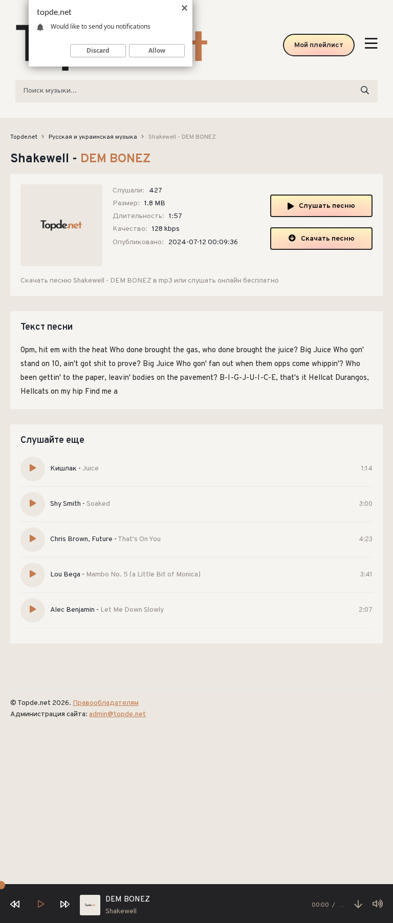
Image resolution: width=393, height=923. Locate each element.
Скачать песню (328, 238)
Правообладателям (106, 703)
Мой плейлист (318, 45)
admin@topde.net (117, 714)
